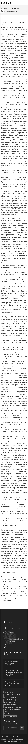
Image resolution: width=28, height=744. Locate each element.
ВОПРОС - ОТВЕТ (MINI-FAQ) (12, 694)
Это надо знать (8, 692)
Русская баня (12, 714)
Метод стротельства (10, 704)
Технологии (12, 697)
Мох (5, 714)
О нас (5, 697)
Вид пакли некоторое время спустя (12, 662)
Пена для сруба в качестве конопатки (12, 682)
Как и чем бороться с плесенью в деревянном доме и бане (13, 672)
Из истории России (9, 702)
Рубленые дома (8, 707)
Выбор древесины (9, 699)
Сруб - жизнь (18, 707)
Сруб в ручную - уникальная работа (12, 710)
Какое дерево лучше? (10, 716)
